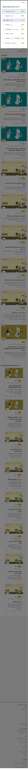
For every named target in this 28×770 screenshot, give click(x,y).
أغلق (23, 2)
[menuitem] (14, 11)
